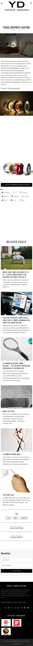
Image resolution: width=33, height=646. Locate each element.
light (15, 518)
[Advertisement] (16, 19)
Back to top (16, 643)
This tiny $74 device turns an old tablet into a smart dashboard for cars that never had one (16, 320)
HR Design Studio (14, 88)
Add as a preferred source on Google (17, 184)
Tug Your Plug (8, 495)
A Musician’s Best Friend (16, 527)
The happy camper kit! (16, 536)
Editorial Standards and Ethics (9, 602)
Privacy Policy (23, 602)
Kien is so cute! (8, 411)
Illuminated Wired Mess (12, 454)
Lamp (8, 518)
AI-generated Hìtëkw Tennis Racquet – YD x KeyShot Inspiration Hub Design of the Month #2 (16, 365)
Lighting (24, 518)
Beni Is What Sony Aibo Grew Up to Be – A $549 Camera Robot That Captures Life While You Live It (16, 274)
